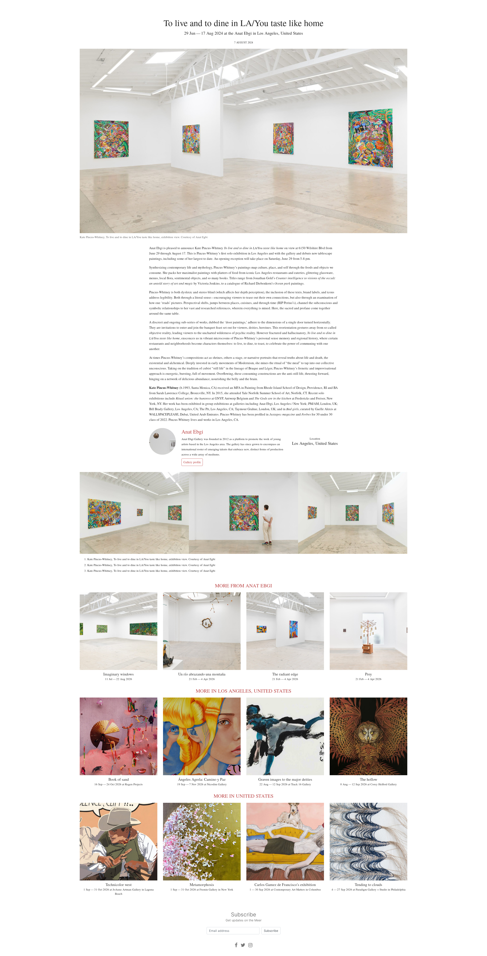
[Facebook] (236, 945)
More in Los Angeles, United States (243, 690)
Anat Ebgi (192, 431)
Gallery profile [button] (192, 462)
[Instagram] (250, 945)
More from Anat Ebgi (243, 585)
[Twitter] (243, 945)
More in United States (243, 796)
